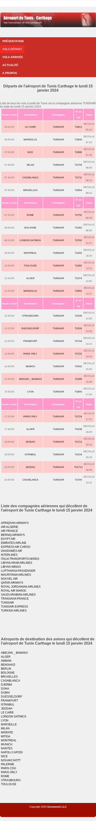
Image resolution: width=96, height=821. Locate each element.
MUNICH (30, 366)
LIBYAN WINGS (11, 566)
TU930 (78, 139)
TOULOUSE (30, 265)
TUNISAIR (58, 127)
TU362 (78, 227)
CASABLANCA (30, 177)
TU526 (78, 328)
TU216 (78, 454)
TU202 (78, 253)
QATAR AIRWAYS (12, 582)
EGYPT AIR (8, 539)
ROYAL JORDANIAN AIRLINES (21, 586)
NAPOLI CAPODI (12, 752)
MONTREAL (30, 253)
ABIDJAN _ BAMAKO (30, 379)
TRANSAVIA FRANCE (15, 598)
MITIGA (5, 736)
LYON (30, 391)
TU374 (78, 278)
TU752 (78, 215)
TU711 (78, 177)
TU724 (78, 416)
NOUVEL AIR (9, 578)
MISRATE (7, 732)
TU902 (78, 291)
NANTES (6, 748)
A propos (9, 73)
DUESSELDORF (30, 328)
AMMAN (6, 660)
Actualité (10, 65)
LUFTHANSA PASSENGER (18, 570)
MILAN (30, 165)
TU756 (78, 165)
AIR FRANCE (9, 531)
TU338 (78, 429)
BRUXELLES (30, 190)
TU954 (78, 190)
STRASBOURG (30, 315)
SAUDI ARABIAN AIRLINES (18, 594)
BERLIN (6, 668)
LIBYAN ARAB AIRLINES (16, 562)
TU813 (78, 127)
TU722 (78, 353)
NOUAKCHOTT (11, 760)
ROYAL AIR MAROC (14, 590)
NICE (30, 152)
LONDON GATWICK (30, 240)
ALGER (30, 278)
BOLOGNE (30, 227)
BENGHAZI (8, 664)
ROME (30, 215)
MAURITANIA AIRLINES (16, 574)
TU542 (78, 366)
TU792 (78, 240)
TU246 (78, 315)
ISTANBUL (30, 454)
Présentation (13, 41)
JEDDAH (30, 441)
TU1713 (78, 467)
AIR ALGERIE (9, 527)
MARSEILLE (30, 139)
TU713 (78, 441)
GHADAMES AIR (11, 550)
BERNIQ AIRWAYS (13, 535)
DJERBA (6, 684)
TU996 (78, 152)
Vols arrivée (12, 57)
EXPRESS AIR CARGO (15, 547)
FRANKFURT (30, 341)
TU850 (78, 391)
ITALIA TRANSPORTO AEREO (20, 558)
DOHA (5, 688)
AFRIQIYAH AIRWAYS (15, 523)
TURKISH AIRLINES (14, 610)
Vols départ (12, 49)
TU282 (78, 265)
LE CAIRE (30, 127)
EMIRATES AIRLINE (13, 543)
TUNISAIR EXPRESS (14, 606)
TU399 (78, 379)
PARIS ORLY (30, 353)
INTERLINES (9, 554)
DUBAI (5, 692)
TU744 (78, 341)
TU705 (78, 479)
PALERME (7, 764)
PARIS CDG (8, 768)
